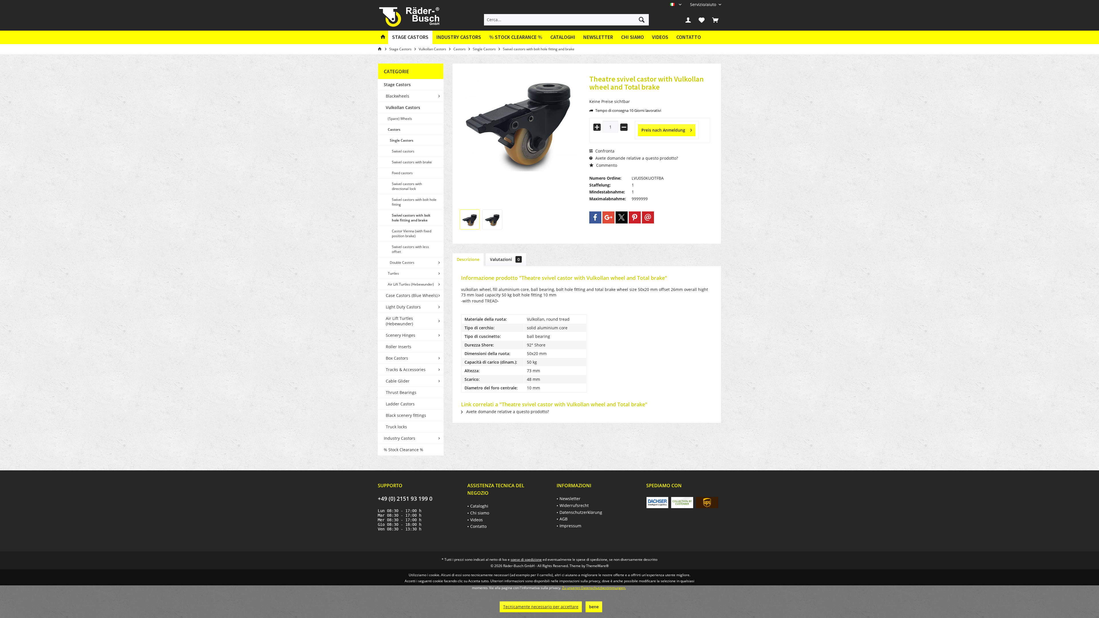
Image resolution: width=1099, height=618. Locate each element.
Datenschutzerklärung (581, 512)
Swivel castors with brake (412, 162)
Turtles (393, 273)
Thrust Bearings (401, 392)
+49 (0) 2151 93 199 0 (405, 498)
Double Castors (402, 262)
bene (594, 606)
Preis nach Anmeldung (663, 130)
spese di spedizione (526, 559)
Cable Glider (398, 381)
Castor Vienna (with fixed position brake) (411, 233)
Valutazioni (505, 259)
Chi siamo (632, 37)
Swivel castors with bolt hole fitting (414, 202)
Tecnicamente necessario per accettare (540, 606)
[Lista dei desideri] (702, 19)
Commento (606, 165)
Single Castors (401, 140)
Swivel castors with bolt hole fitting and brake (411, 218)
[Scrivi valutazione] (649, 94)
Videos (660, 37)
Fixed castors (402, 173)
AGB (564, 519)
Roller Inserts (398, 346)
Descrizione (468, 259)
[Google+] (608, 217)
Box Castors (397, 358)
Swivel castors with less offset (410, 249)
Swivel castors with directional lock (407, 186)
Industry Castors (399, 438)
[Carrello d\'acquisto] (715, 19)
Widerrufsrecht (574, 505)
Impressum (570, 525)
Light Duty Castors (403, 307)
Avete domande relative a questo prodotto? (636, 158)
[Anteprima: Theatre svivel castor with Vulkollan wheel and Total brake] (470, 219)
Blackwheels (397, 96)
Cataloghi (562, 37)
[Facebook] (595, 217)
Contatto (688, 37)
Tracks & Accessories (406, 369)
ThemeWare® (597, 565)
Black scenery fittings (406, 415)
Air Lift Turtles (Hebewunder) (411, 284)
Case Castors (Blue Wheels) (412, 295)
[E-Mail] (648, 217)
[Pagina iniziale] (383, 37)
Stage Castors (397, 84)
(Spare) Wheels (400, 118)
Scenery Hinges (400, 335)
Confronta (604, 151)
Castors (394, 129)
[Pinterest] (635, 217)
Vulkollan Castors (403, 107)
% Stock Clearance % (403, 449)
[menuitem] (703, 4)
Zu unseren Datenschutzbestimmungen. (594, 587)
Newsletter (598, 37)
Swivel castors (403, 151)
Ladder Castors (400, 404)
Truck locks (396, 426)
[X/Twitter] (622, 217)
